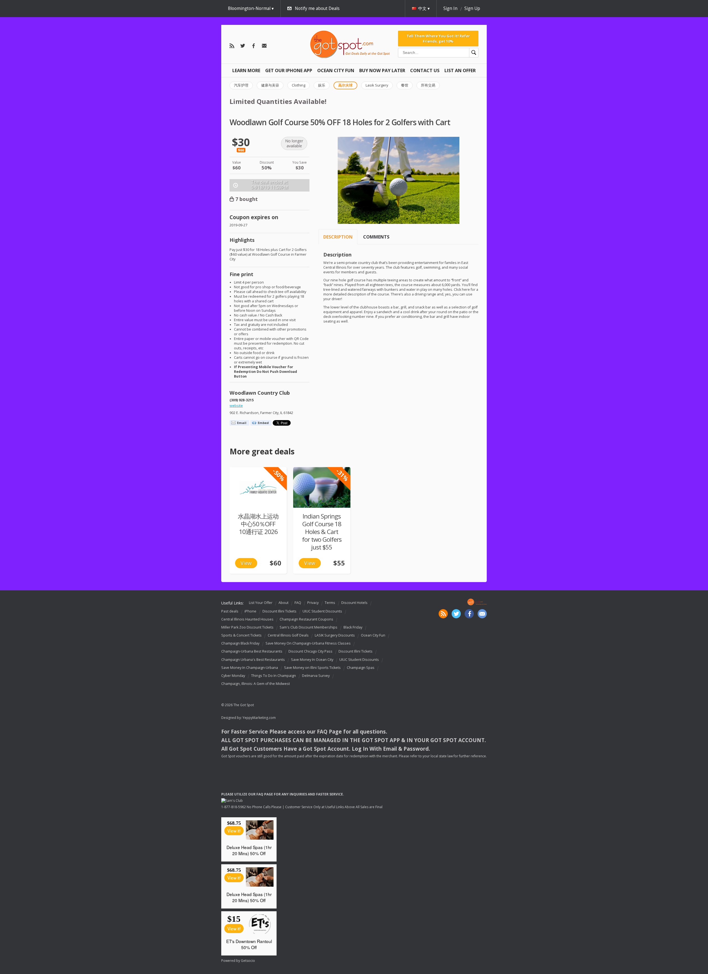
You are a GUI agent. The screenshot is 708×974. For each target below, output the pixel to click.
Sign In (450, 8)
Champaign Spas (360, 667)
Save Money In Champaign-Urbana (249, 667)
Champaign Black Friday (240, 643)
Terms (330, 602)
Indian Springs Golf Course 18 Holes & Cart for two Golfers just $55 (322, 531)
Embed (263, 423)
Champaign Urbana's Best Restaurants (253, 659)
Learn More (246, 70)
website (236, 405)
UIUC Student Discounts (322, 611)
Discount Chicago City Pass (310, 651)
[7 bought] (321, 487)
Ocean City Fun (335, 70)
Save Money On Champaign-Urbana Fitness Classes (308, 643)
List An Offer (460, 70)
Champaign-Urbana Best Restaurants (251, 651)
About (283, 602)
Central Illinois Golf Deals (288, 635)
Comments (376, 237)
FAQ (298, 602)
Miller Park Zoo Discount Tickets (247, 627)
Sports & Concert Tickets (241, 635)
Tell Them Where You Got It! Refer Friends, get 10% (438, 38)
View (246, 563)
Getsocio (248, 960)
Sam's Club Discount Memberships (308, 627)
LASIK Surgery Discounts (335, 635)
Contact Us (424, 70)
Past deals (229, 611)
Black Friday (352, 627)
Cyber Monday (233, 675)
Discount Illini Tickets (279, 611)
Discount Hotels (354, 602)
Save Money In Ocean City (312, 659)
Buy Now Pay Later (382, 70)
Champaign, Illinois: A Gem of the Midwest (255, 683)
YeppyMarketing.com (259, 717)
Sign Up (472, 8)
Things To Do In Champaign (273, 675)
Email (241, 423)
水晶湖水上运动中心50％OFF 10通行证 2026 (258, 524)
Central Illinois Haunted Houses (247, 619)
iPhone (250, 611)
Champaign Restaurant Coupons (306, 619)
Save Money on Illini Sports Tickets (312, 667)
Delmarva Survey (316, 675)
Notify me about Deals (317, 8)
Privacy (313, 602)
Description (338, 237)
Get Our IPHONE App (288, 70)
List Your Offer (260, 602)
